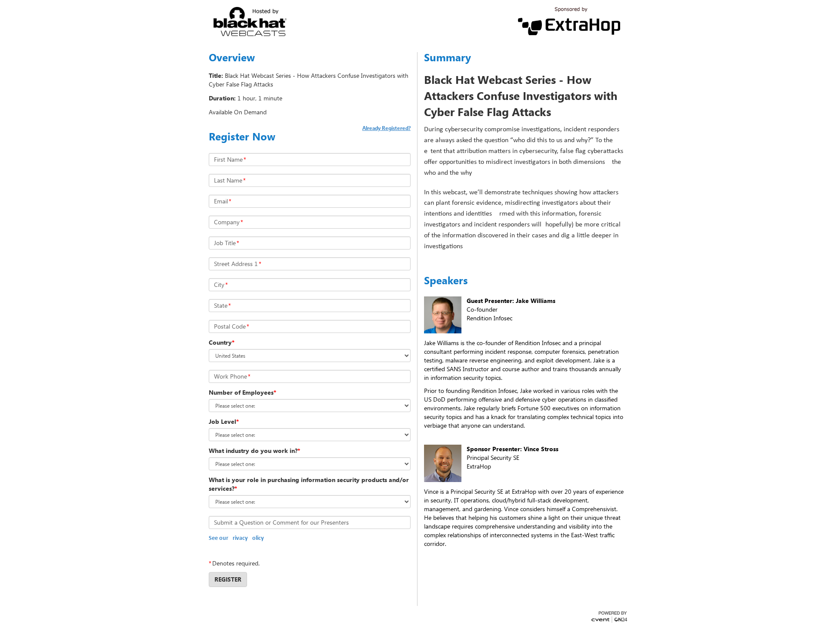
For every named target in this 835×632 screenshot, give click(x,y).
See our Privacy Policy (236, 538)
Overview (232, 57)
